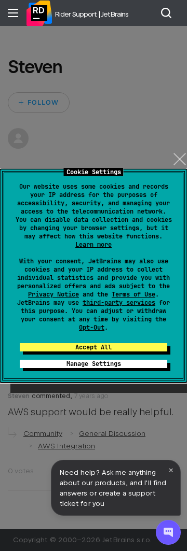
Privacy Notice (53, 294)
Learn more (93, 245)
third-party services (119, 303)
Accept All (93, 347)
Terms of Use (133, 294)
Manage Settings (93, 364)
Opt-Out (91, 327)
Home (39, 13)
